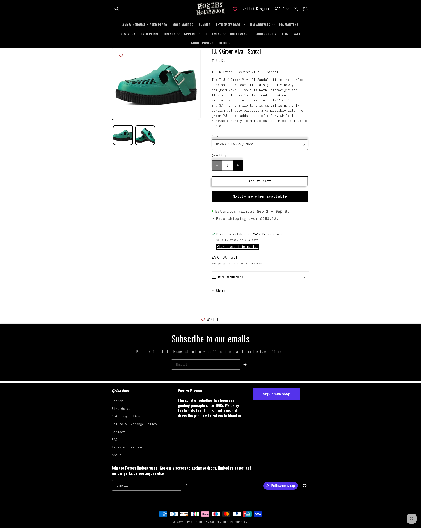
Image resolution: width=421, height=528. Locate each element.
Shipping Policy (126, 416)
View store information (237, 247)
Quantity (219, 155)
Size (215, 136)
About (116, 455)
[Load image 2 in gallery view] (145, 135)
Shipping (218, 263)
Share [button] (220, 291)
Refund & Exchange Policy (134, 424)
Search (117, 401)
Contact (118, 432)
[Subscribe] (245, 364)
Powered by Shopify (232, 522)
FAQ (115, 439)
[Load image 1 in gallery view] (123, 135)
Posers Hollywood (201, 522)
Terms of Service (127, 447)
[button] (116, 9)
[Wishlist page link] (235, 9)
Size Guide (121, 408)
